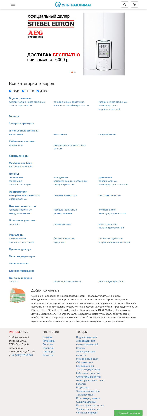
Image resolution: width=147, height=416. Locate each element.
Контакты (48, 355)
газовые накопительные (113, 101)
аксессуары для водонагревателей (109, 107)
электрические (107, 209)
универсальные (63, 213)
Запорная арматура (21, 123)
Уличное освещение (21, 270)
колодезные (61, 177)
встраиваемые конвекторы (114, 242)
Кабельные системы (22, 141)
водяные (14, 224)
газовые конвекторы (65, 195)
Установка (48, 340)
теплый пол (16, 145)
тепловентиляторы (110, 195)
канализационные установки (70, 180)
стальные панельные (21, 242)
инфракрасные (18, 198)
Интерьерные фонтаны (23, 130)
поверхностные (108, 180)
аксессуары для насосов (113, 184)
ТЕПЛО (29, 91)
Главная (47, 337)
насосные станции (20, 184)
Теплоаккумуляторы (22, 256)
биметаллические (64, 238)
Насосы (14, 173)
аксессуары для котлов (112, 213)
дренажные (105, 177)
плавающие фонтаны (111, 281)
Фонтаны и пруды (20, 277)
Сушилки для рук (20, 249)
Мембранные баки (20, 163)
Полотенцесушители (22, 220)
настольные (16, 134)
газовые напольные (65, 209)
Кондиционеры (18, 155)
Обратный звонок (127, 413)
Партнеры (48, 351)
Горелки (14, 116)
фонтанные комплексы (67, 281)
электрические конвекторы (24, 195)
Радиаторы (16, 234)
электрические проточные (69, 101)
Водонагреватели (20, 98)
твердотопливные (19, 213)
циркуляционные (64, 184)
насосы (13, 281)
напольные (60, 134)
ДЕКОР (44, 91)
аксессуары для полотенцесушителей (111, 225)
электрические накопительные (27, 101)
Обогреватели (18, 191)
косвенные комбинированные (71, 105)
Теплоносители (19, 263)
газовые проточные (20, 105)
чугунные (59, 242)
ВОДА (16, 91)
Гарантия (48, 348)
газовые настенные (20, 209)
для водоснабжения (20, 166)
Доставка (48, 344)
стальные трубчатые (111, 238)
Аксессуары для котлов (89, 380)
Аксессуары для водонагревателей (87, 342)
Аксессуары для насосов (85, 353)
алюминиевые (17, 238)
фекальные (15, 180)
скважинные (16, 177)
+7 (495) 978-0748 (22, 355)
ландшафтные (107, 134)
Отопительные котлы (22, 206)
